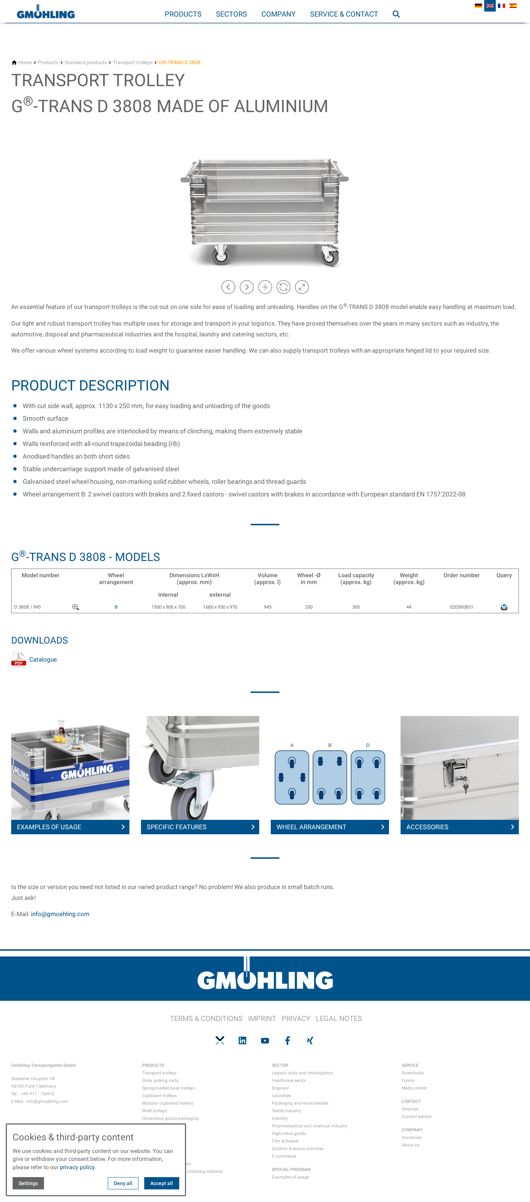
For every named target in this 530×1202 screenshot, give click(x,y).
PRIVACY (296, 1018)
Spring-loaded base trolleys (168, 1088)
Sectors (231, 14)
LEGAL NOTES (339, 1018)
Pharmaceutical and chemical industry (309, 1125)
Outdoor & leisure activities (297, 1148)
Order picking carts (160, 1080)
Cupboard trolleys (159, 1095)
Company (278, 14)
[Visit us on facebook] (287, 1040)
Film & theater (285, 1141)
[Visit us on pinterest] (220, 1040)
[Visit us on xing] (310, 1040)
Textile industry (286, 1110)
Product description (90, 385)
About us (410, 1145)
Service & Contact (344, 14)
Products (183, 14)
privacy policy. (78, 1167)
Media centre (414, 1088)
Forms (408, 1080)
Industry (280, 1118)
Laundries (281, 1095)
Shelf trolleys (154, 1110)
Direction (410, 1109)
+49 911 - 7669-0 (37, 1093)
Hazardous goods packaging (170, 1118)
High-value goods (289, 1133)
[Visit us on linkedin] (242, 1040)
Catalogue (43, 659)
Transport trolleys (159, 1072)
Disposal (280, 1088)
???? (504, 606)
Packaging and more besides (300, 1103)
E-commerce (284, 1156)
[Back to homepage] (46, 11)
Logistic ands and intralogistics (302, 1072)
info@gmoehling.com (60, 914)
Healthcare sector (289, 1080)
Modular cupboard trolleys (167, 1103)
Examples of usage (290, 1177)
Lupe (80, 606)
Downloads (413, 1072)
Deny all (123, 1183)
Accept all (161, 1183)
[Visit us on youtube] (265, 1040)
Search (399, 28)
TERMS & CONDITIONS (206, 1018)
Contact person (417, 1116)
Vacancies (412, 1137)
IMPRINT (262, 1018)
